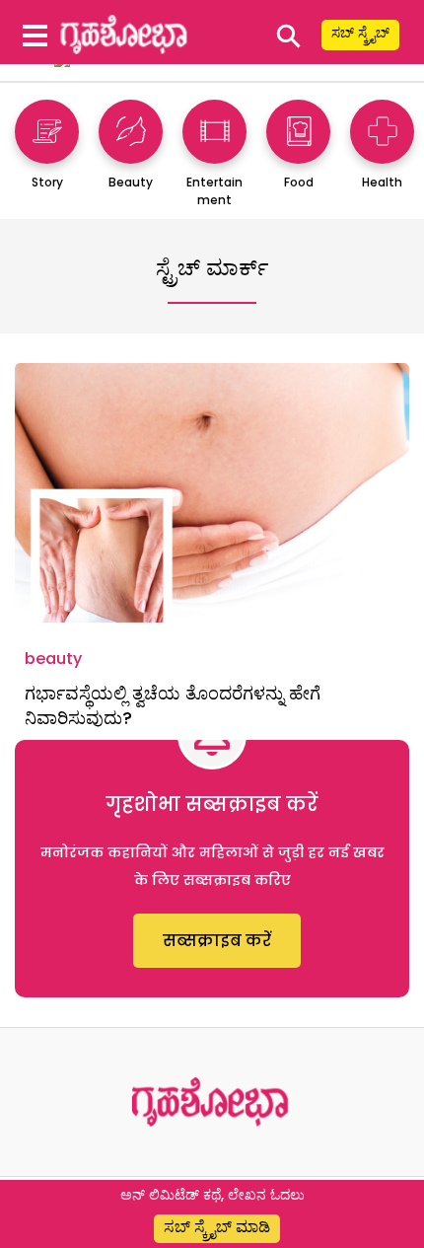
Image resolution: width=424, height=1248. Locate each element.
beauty (53, 658)
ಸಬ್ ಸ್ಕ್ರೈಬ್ (360, 32)
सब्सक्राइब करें (217, 940)
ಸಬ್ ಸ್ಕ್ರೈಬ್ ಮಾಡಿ (217, 1226)
